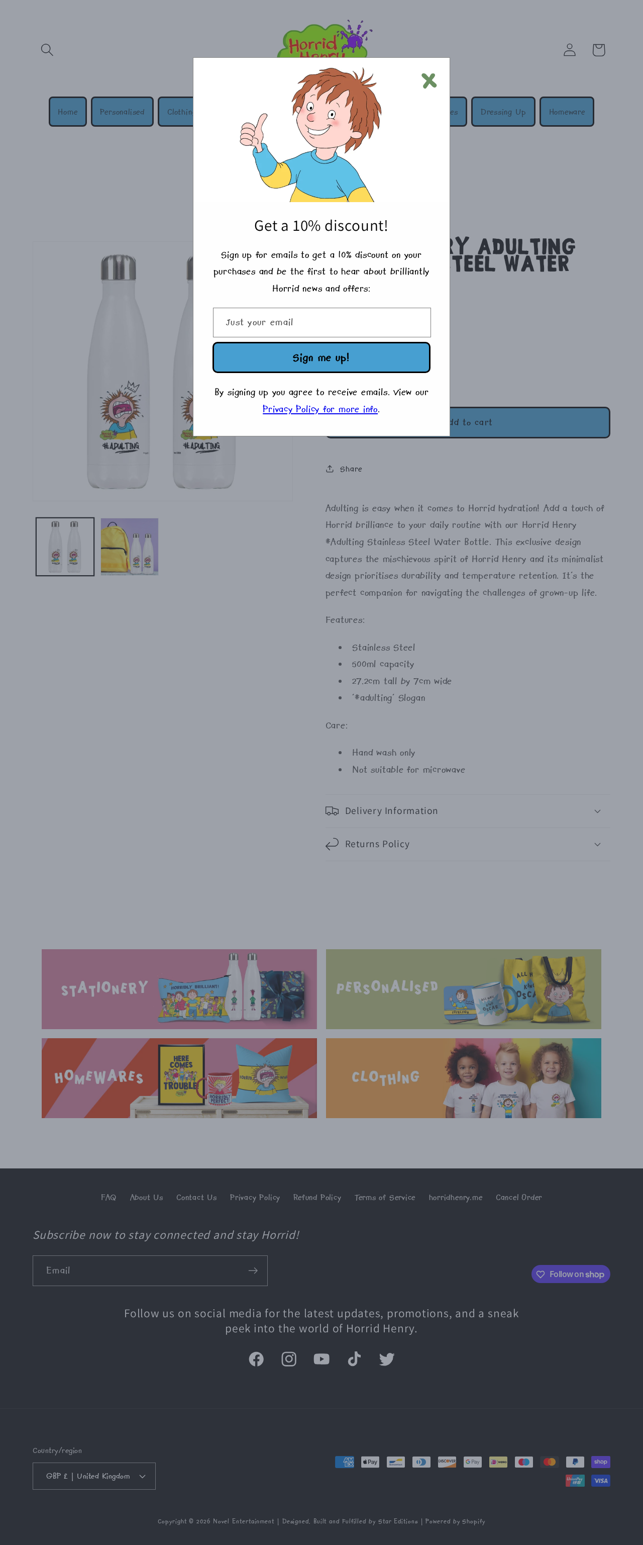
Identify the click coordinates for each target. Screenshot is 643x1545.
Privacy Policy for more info (320, 409)
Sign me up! (321, 357)
